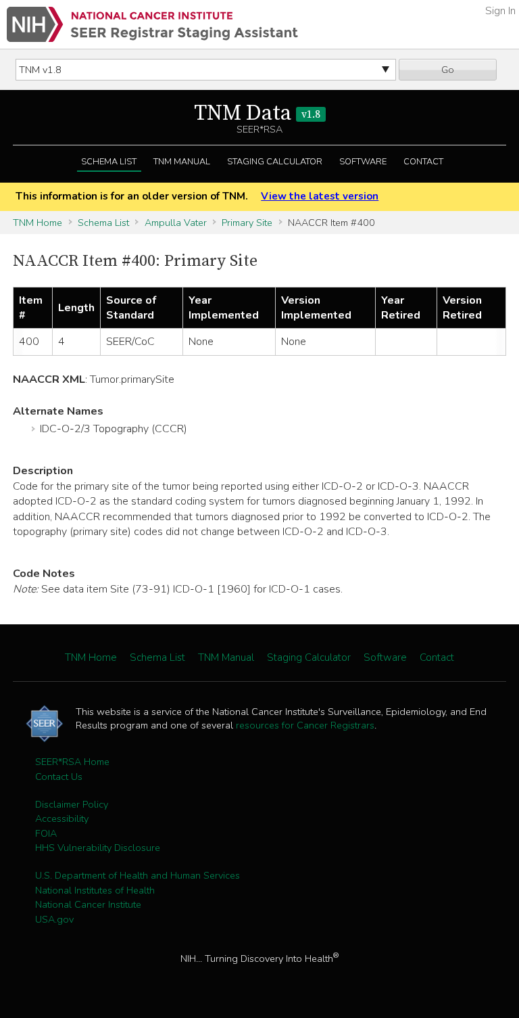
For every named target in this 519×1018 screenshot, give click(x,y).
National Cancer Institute (88, 904)
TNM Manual (181, 162)
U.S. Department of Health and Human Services (137, 875)
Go (447, 69)
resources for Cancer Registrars (305, 725)
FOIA (46, 833)
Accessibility (62, 818)
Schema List (109, 162)
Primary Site (247, 222)
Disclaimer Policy (71, 804)
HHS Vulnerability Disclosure (97, 847)
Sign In (500, 10)
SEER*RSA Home (72, 761)
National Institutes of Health (95, 890)
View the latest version (319, 196)
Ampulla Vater (176, 222)
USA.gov (54, 919)
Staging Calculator (274, 162)
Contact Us (58, 776)
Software (363, 162)
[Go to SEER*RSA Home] (152, 24)
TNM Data (257, 113)
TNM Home (37, 222)
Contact (423, 162)
